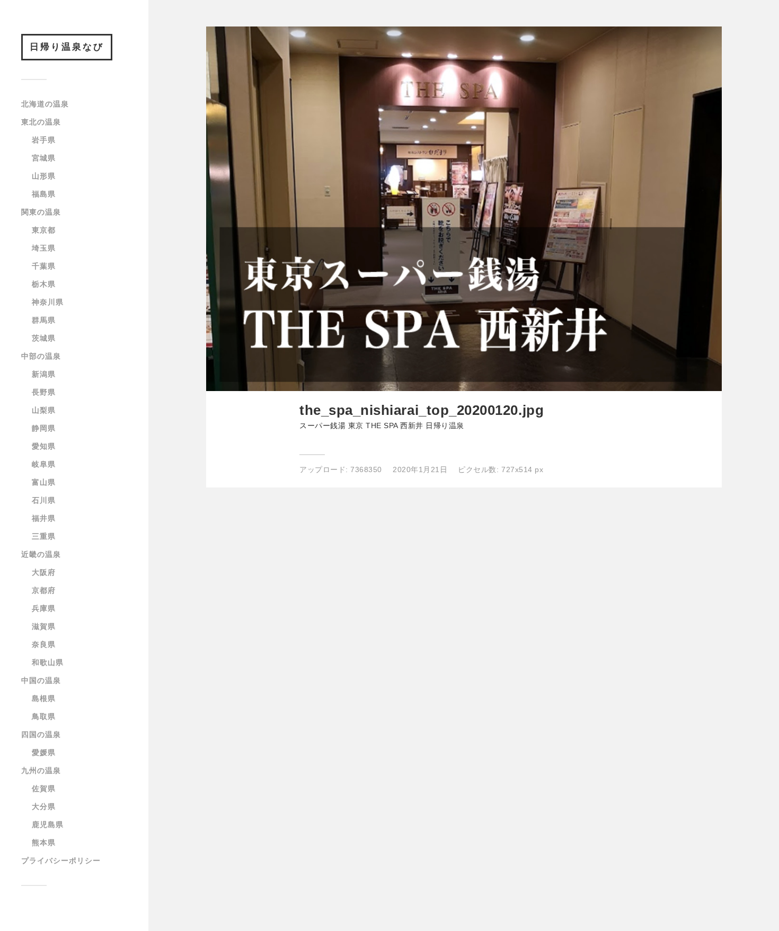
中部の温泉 (41, 356)
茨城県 (44, 338)
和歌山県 (48, 662)
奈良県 (44, 644)
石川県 (44, 500)
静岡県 (44, 428)
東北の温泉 (41, 122)
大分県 (44, 806)
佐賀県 (44, 788)
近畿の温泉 (41, 554)
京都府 (44, 590)
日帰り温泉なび (67, 47)
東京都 (44, 230)
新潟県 (44, 374)
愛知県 (44, 446)
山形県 (44, 176)
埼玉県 (44, 248)
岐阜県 (44, 464)
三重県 (44, 536)
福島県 (44, 194)
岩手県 (44, 140)
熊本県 (44, 842)
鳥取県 (44, 716)
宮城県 (44, 158)
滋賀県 (44, 626)
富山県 (44, 482)
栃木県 (44, 284)
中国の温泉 (41, 680)
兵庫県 (44, 608)
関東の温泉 (41, 212)
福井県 (44, 518)
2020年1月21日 (420, 469)
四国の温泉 (41, 734)
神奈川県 (48, 302)
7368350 (366, 469)
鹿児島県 (48, 824)
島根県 (44, 698)
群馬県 (44, 320)
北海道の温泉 (45, 104)
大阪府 (44, 572)
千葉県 (44, 266)
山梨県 (44, 410)
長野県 (44, 392)
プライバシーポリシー (61, 860)
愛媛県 (44, 752)
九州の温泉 (41, 770)
